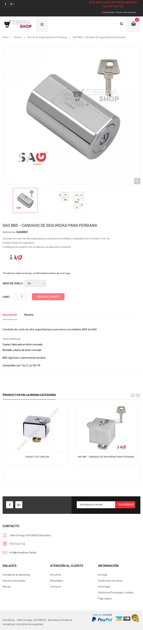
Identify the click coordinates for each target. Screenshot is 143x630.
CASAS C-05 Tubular (37, 456)
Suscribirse (126, 504)
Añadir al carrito (48, 296)
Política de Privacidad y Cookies (115, 592)
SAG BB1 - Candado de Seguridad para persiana (106, 456)
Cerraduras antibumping (16, 574)
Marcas (7, 586)
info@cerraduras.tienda (23, 552)
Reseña (28, 314)
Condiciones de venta (110, 580)
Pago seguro (105, 598)
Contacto (55, 586)
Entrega (102, 574)
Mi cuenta (55, 574)
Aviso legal (104, 586)
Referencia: (9, 232)
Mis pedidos (56, 580)
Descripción (10, 314)
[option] (25, 200)
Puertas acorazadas (14, 580)
